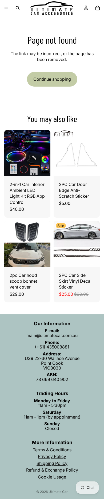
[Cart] (97, 8)
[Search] (17, 8)
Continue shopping (52, 79)
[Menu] (6, 8)
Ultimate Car (58, 492)
